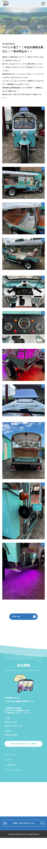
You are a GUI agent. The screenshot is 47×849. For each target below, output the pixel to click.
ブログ (9, 760)
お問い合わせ (11, 765)
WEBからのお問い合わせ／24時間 (23, 743)
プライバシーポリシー (15, 770)
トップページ (11, 754)
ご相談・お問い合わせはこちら (23, 823)
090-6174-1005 (11, 722)
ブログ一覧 (16, 616)
